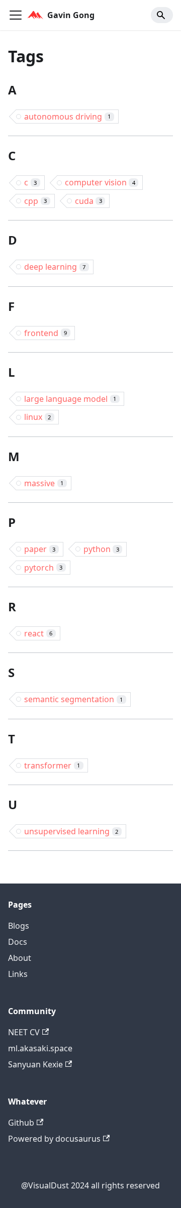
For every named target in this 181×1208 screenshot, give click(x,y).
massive (43, 483)
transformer (52, 765)
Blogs (18, 925)
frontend (45, 333)
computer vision (100, 182)
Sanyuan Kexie (35, 1064)
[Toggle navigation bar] (15, 15)
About (19, 957)
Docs (17, 941)
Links (18, 973)
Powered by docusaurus (54, 1138)
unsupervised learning (71, 831)
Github (21, 1122)
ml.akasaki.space (40, 1048)
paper (39, 549)
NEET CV (24, 1032)
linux (37, 416)
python (101, 549)
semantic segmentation (73, 699)
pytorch (43, 567)
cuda (88, 200)
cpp (35, 200)
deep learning (54, 266)
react (38, 633)
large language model (70, 398)
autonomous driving (67, 116)
